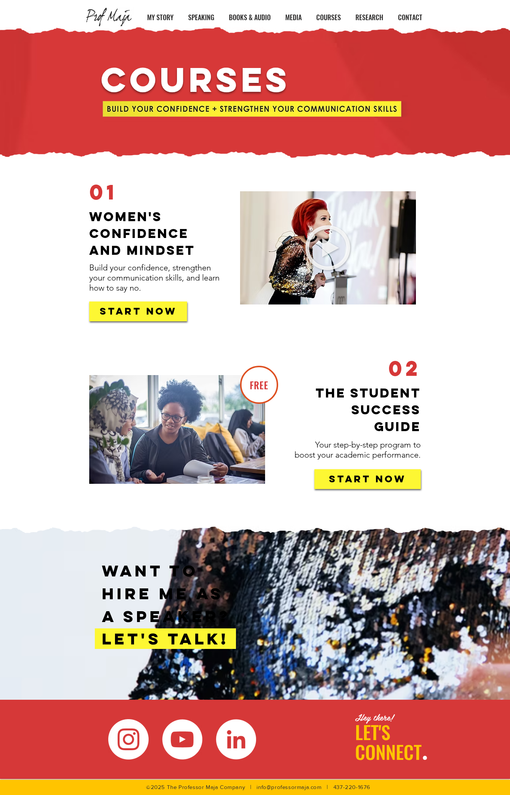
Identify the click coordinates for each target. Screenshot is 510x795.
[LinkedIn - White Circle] (236, 739)
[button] (327, 247)
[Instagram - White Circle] (128, 739)
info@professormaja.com (288, 787)
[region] (328, 247)
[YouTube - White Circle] (182, 739)
